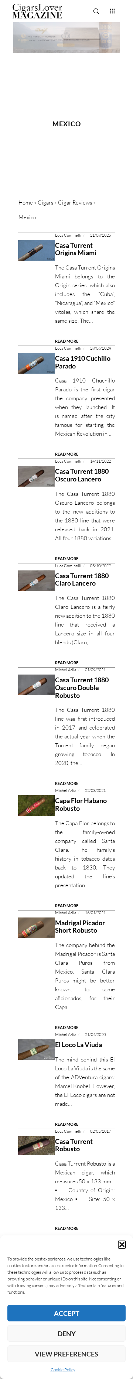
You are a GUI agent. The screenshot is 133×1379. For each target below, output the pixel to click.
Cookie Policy (63, 1369)
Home (25, 202)
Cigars (45, 202)
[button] (122, 1244)
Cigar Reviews (75, 202)
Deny (67, 1334)
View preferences (66, 1354)
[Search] (96, 11)
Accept (66, 1313)
